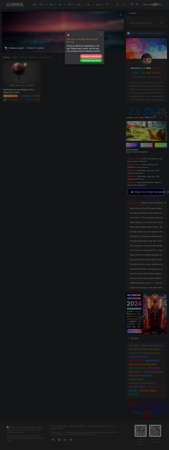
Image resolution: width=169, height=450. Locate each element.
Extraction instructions (91, 56)
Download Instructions (91, 60)
